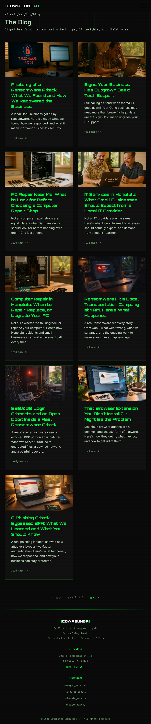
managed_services (75, 685)
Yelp (101, 638)
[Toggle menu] (142, 6)
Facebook (57, 638)
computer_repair (75, 691)
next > (94, 597)
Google (89, 638)
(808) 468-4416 (75, 667)
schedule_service (75, 698)
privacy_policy (75, 704)
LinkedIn (73, 638)
